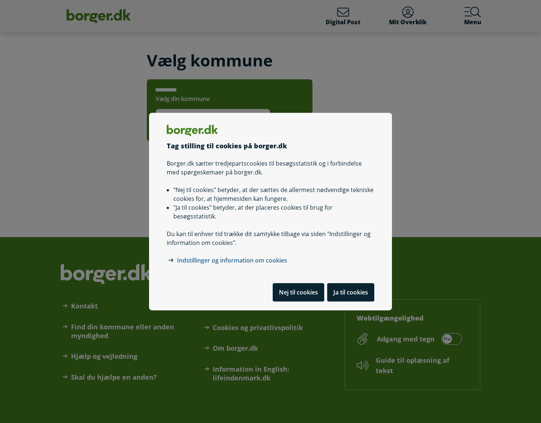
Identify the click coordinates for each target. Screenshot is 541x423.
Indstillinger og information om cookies (232, 260)
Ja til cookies (350, 292)
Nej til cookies (298, 292)
